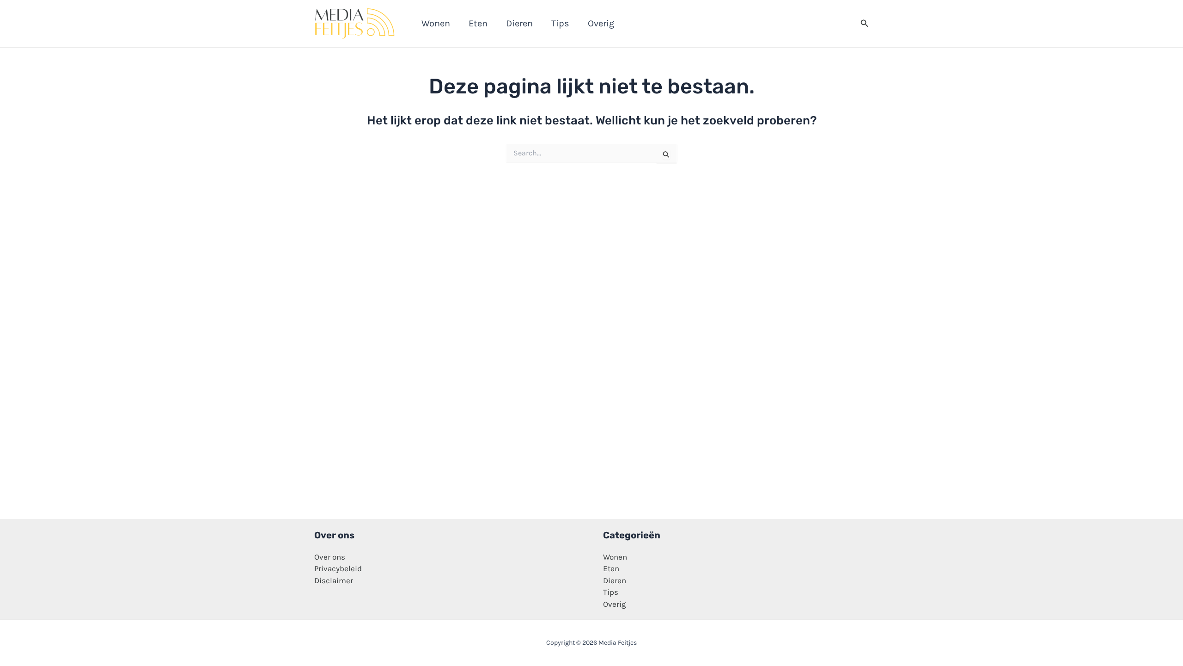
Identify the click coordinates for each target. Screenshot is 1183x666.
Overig (614, 604)
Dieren (614, 580)
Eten (611, 568)
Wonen (615, 556)
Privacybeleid (338, 568)
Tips (610, 592)
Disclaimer (333, 580)
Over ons (329, 556)
